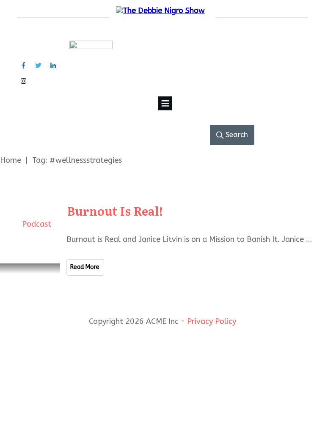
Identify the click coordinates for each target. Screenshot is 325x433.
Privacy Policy (211, 321)
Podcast (36, 224)
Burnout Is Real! (115, 210)
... (309, 239)
